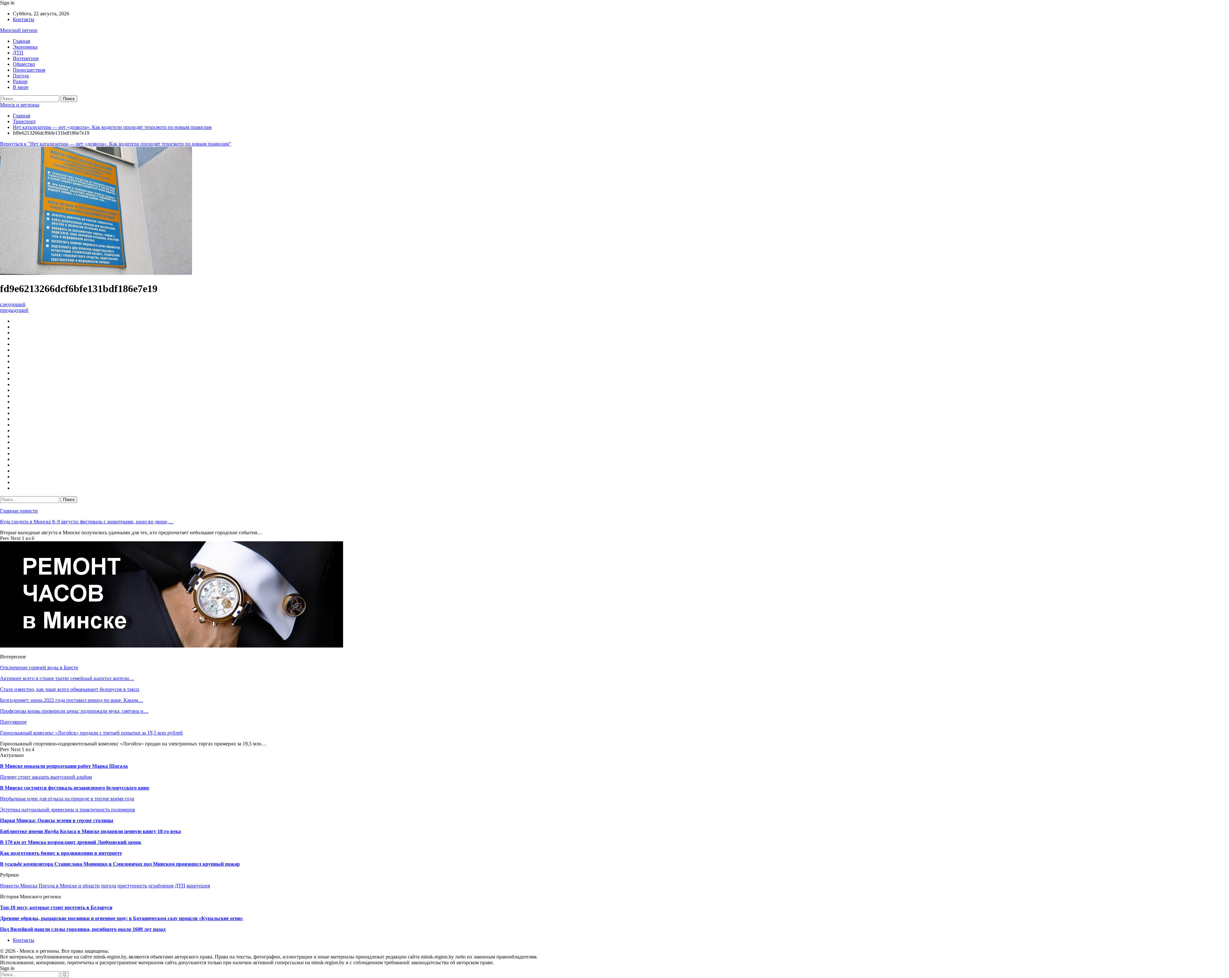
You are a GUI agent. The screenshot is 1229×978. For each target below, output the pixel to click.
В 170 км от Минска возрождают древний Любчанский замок (70, 842)
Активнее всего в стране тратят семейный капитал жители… (67, 678)
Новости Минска (18, 885)
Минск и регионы (19, 104)
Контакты (23, 19)
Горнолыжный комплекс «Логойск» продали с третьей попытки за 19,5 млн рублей (91, 732)
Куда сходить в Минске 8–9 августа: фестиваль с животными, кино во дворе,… (86, 521)
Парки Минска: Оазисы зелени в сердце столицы (56, 820)
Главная (21, 41)
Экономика (25, 47)
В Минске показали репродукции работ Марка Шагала (64, 766)
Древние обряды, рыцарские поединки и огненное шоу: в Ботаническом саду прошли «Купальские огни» (121, 918)
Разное (20, 81)
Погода (21, 75)
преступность (132, 885)
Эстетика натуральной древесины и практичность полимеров (67, 809)
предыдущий (14, 310)
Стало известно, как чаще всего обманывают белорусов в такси (69, 689)
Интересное (26, 58)
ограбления (161, 885)
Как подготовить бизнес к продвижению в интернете (61, 853)
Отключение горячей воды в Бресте (39, 667)
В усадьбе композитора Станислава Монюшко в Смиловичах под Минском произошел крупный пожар (120, 864)
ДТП (18, 52)
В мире (20, 87)
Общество (24, 64)
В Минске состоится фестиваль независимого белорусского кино (74, 788)
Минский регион (18, 30)
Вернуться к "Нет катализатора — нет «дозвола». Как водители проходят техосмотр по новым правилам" (115, 144)
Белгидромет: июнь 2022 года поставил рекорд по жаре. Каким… (71, 700)
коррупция (198, 885)
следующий (13, 304)
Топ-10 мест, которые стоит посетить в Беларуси (56, 907)
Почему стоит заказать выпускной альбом (46, 777)
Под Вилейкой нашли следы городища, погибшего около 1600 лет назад (82, 929)
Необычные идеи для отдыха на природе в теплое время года (67, 798)
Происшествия (29, 70)
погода (108, 885)
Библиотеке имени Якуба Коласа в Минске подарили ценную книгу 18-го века (90, 831)
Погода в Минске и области (69, 885)
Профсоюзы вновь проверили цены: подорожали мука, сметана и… (74, 711)
